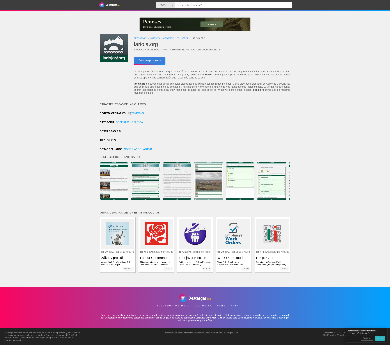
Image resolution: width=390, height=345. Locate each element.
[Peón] (195, 24)
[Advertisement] (242, 128)
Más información (363, 333)
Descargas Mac (230, 332)
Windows (137, 113)
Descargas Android (174, 332)
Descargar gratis (149, 60)
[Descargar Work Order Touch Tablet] (233, 234)
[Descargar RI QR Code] (272, 234)
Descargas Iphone (213, 332)
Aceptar (380, 338)
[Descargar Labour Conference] (156, 234)
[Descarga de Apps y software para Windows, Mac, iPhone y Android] (109, 5)
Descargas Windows (194, 332)
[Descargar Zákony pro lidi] (117, 234)
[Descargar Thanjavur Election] (195, 234)
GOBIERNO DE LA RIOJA (138, 149)
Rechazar (367, 338)
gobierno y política (129, 122)
